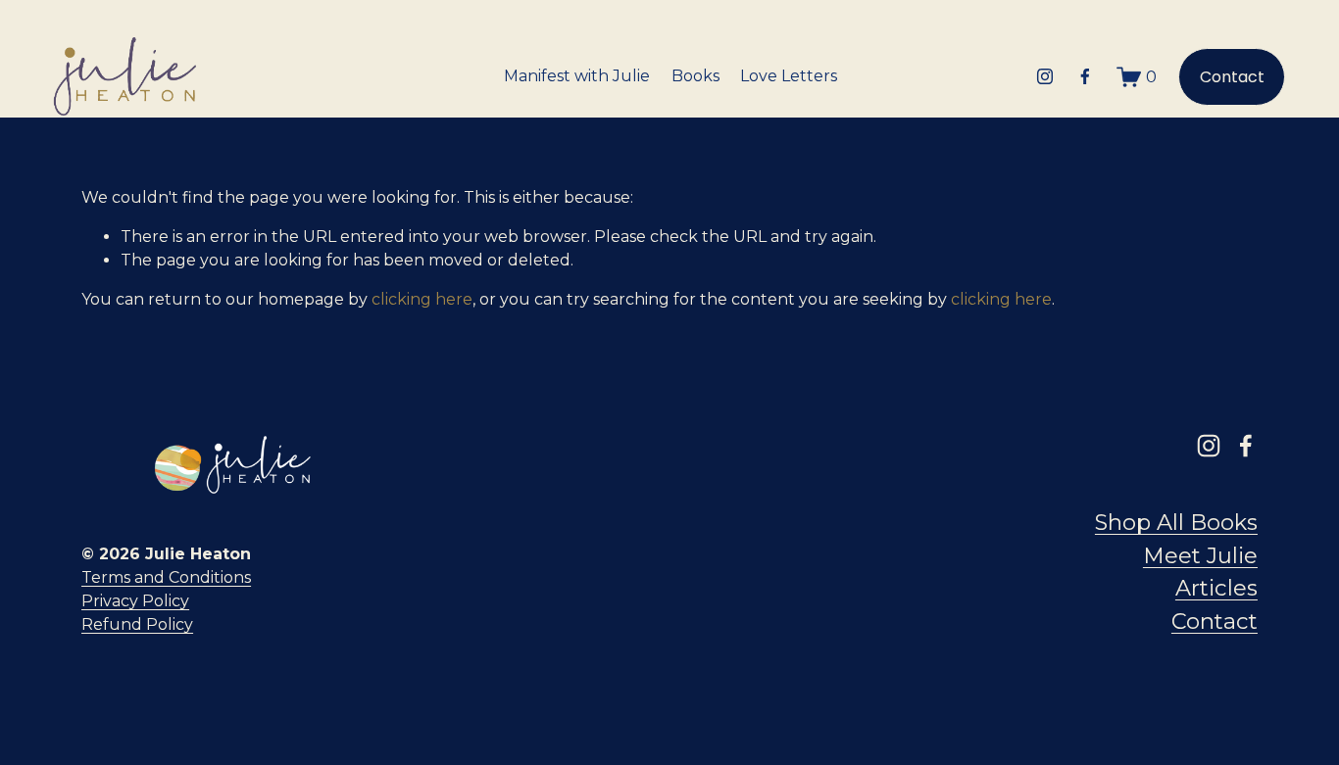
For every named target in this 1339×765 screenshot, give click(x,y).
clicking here (422, 299)
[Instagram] (1045, 76)
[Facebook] (1085, 76)
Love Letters (788, 76)
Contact (1232, 77)
